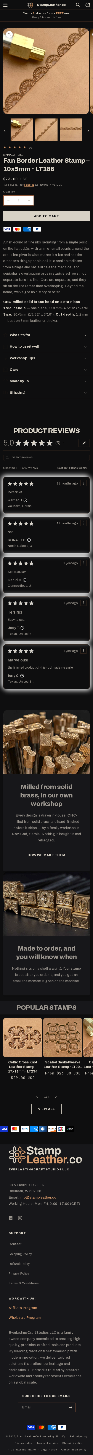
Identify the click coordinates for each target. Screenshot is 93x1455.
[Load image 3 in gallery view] (71, 129)
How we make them (46, 855)
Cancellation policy (73, 1449)
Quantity (9, 191)
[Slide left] (5, 131)
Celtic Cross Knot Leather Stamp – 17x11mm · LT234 (23, 1066)
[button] (5, 5)
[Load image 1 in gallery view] (22, 129)
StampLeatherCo (28, 1436)
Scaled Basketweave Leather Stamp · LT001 (63, 1064)
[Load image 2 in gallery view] (46, 129)
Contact (15, 1244)
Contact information (24, 1449)
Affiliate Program (23, 1308)
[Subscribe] (70, 1407)
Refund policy (78, 1436)
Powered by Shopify (52, 1436)
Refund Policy (19, 1263)
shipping (29, 185)
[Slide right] (88, 131)
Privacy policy (23, 1443)
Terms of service (47, 1443)
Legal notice (49, 1449)
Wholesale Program (25, 1317)
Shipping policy (72, 1443)
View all (46, 1109)
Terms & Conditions (24, 1283)
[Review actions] (83, 483)
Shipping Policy (20, 1254)
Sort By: (63, 468)
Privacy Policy (19, 1273)
